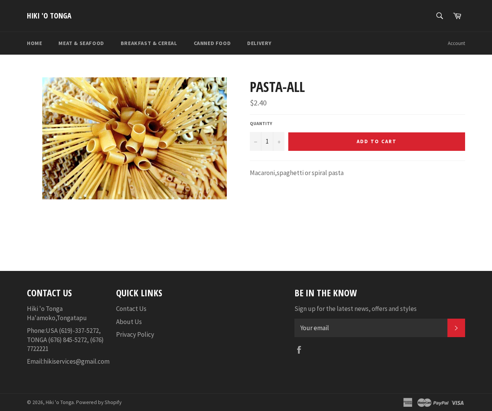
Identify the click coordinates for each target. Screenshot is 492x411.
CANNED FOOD (212, 43)
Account (456, 43)
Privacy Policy (135, 334)
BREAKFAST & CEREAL (149, 43)
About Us (129, 321)
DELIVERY (259, 43)
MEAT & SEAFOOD (81, 43)
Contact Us (131, 308)
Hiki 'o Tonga (49, 15)
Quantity (261, 123)
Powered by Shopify (98, 402)
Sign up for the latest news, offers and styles (355, 308)
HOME (34, 43)
